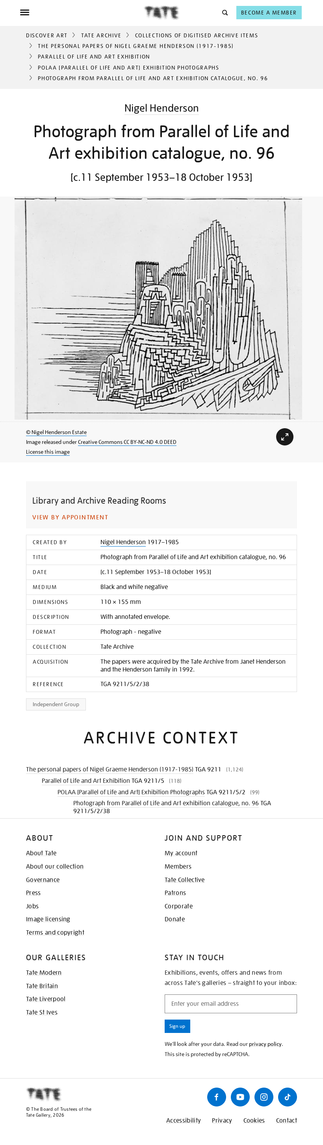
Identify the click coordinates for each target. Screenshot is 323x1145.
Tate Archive (101, 35)
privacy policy (265, 1043)
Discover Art (47, 35)
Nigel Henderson (161, 107)
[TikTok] (287, 1097)
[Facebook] (216, 1097)
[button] (224, 12)
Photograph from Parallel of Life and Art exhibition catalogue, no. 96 (166, 803)
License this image (48, 451)
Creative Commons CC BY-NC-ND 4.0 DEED (127, 441)
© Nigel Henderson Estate (56, 432)
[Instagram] (263, 1097)
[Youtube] (240, 1097)
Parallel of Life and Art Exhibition (94, 56)
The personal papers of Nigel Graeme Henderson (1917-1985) (136, 46)
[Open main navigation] (82, 12)
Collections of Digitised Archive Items (196, 35)
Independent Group (56, 704)
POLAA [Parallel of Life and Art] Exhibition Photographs (128, 67)
